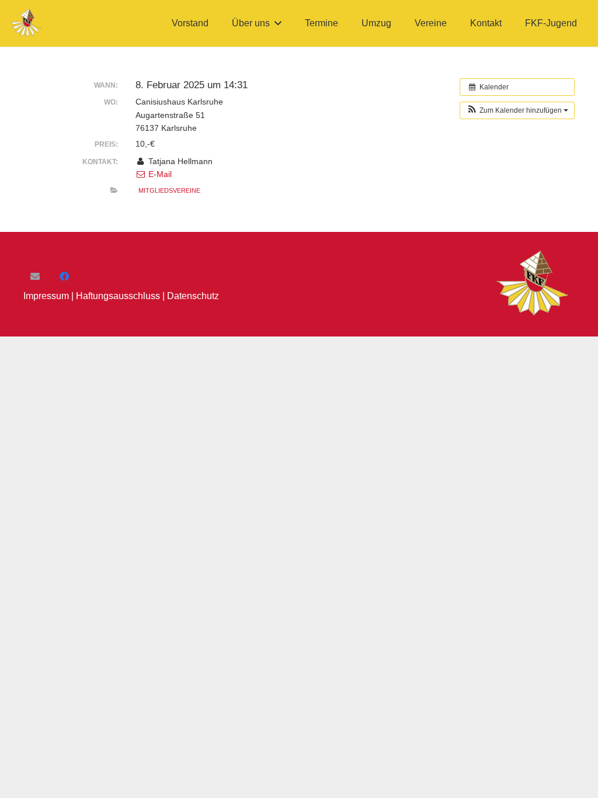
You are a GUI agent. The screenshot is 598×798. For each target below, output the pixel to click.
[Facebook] (64, 276)
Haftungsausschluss (118, 296)
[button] (277, 23)
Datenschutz (193, 296)
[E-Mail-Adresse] (35, 276)
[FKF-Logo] (26, 23)
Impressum (46, 296)
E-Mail (159, 174)
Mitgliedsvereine (169, 190)
